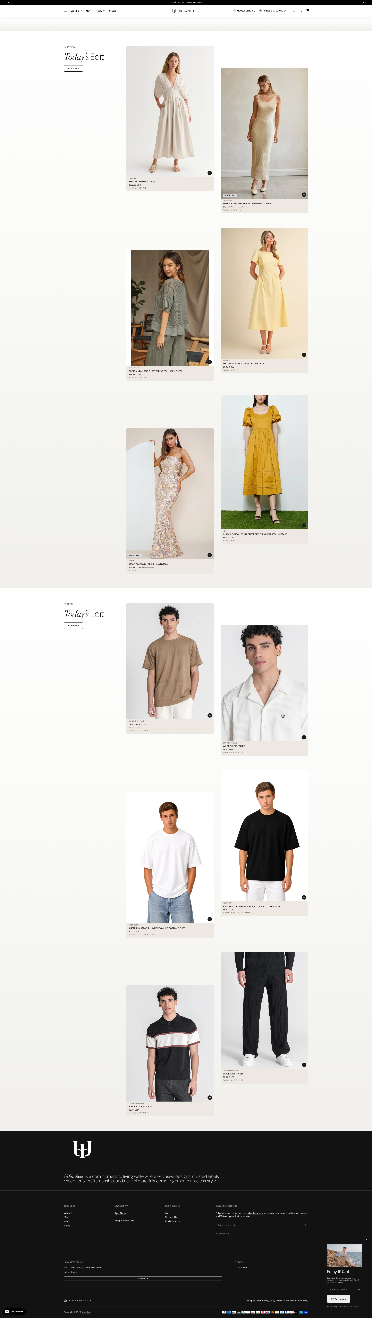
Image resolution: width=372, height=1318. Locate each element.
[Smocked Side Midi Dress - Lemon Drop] (264, 293)
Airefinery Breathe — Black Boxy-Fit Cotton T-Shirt (251, 906)
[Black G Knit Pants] (264, 1010)
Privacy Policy (268, 1300)
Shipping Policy (254, 1300)
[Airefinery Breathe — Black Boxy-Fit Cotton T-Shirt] (264, 835)
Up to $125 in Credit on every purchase (186, 2)
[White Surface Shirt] (264, 683)
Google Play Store (124, 1220)
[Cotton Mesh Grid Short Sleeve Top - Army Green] (170, 308)
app (349, 1278)
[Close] (366, 1239)
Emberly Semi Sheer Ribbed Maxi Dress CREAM (247, 203)
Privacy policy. (222, 1233)
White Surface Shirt (234, 746)
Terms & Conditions (285, 1300)
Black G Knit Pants (233, 1073)
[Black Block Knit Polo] (170, 1043)
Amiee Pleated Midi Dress (142, 181)
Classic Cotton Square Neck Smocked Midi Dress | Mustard (255, 534)
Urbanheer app (255, 1213)
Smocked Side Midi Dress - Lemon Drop (243, 363)
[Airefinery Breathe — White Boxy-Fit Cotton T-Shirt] (170, 857)
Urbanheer (86, 1312)
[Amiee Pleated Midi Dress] (170, 111)
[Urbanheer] (186, 11)
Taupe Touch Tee (137, 724)
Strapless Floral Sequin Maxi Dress (148, 564)
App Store (120, 1213)
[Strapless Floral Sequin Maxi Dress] (170, 493)
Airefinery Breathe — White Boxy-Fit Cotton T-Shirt (157, 928)
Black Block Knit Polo (141, 1106)
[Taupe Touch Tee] (170, 661)
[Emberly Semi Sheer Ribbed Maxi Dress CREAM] (264, 133)
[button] (294, 11)
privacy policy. (354, 1306)
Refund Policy (301, 1300)
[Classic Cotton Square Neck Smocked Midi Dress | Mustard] (264, 462)
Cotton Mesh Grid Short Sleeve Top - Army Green (156, 371)
